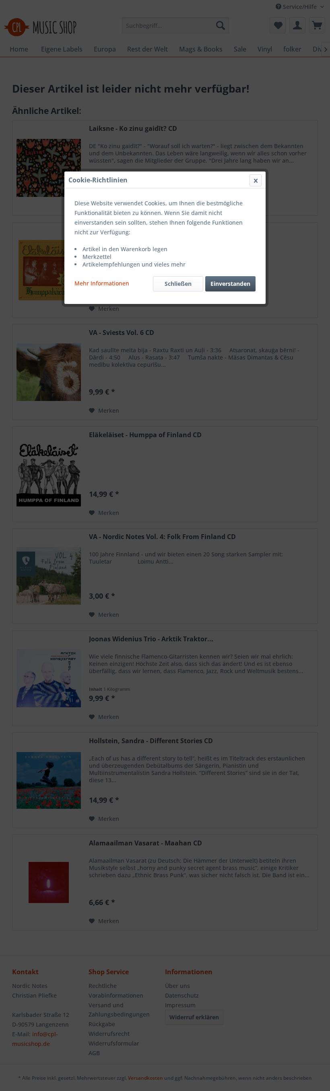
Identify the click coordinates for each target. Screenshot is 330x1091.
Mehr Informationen (101, 283)
